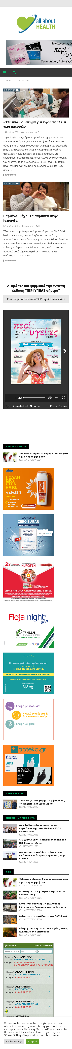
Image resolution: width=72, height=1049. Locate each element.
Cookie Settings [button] (14, 1041)
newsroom (28, 132)
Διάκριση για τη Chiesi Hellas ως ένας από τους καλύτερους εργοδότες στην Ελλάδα (42, 855)
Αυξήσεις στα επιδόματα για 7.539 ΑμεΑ (43, 916)
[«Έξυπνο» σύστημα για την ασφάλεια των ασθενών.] (36, 103)
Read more (10, 175)
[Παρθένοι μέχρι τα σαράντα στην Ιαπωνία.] (36, 196)
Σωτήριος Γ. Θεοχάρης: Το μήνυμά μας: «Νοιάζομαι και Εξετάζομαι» (42, 802)
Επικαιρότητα (12, 90)
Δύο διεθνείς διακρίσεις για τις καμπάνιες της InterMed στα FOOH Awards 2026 (40, 828)
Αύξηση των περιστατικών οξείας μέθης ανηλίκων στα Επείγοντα (43, 930)
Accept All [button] (32, 1041)
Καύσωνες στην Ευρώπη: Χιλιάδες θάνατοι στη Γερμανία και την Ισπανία (42, 905)
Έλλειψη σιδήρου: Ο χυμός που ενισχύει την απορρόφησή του (43, 455)
